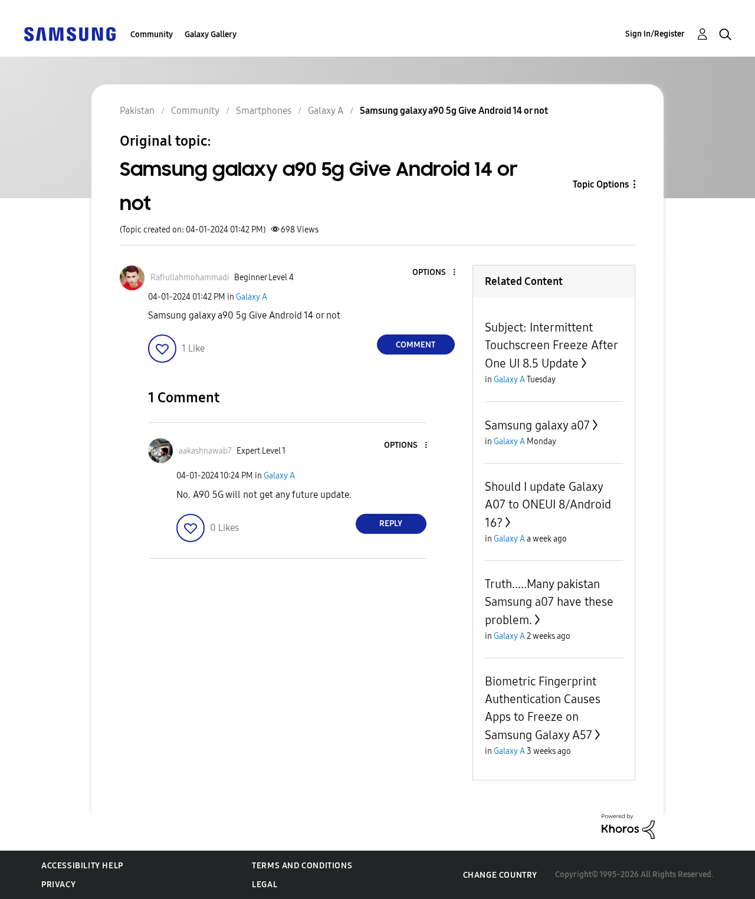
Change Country (500, 875)
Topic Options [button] (601, 184)
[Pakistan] (70, 33)
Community (151, 34)
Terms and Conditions (302, 866)
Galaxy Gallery (211, 34)
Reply (390, 524)
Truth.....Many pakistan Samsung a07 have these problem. (549, 602)
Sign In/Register (655, 34)
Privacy (58, 885)
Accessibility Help (82, 866)
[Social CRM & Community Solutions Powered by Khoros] (628, 825)
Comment (415, 345)
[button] (434, 272)
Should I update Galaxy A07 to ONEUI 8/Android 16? (548, 505)
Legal (264, 885)
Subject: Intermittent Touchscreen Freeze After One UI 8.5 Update (551, 345)
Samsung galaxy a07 (537, 425)
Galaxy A (251, 297)
